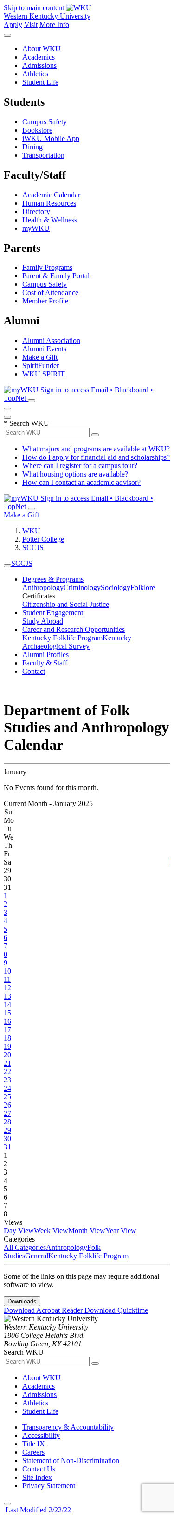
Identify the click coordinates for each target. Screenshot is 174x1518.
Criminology (82, 587)
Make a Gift (40, 357)
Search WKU (26, 423)
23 (7, 1080)
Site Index (37, 1477)
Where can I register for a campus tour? (79, 466)
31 (7, 1147)
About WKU (41, 49)
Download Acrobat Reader (44, 1310)
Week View (51, 1231)
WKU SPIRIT (43, 374)
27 (7, 1113)
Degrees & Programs (53, 579)
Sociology (115, 587)
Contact (33, 671)
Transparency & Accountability (68, 1427)
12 (7, 988)
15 (7, 1013)
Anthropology (43, 587)
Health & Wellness (49, 220)
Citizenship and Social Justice (65, 604)
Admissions (39, 65)
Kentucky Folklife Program (62, 638)
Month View (86, 1231)
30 (7, 1138)
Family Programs (47, 267)
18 (7, 1038)
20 (7, 1055)
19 (7, 1046)
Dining (32, 147)
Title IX (33, 1444)
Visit (31, 24)
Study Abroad (42, 621)
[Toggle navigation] (7, 565)
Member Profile (45, 301)
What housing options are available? (75, 474)
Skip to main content (34, 8)
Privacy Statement (48, 1486)
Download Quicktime (116, 1310)
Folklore (142, 587)
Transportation (43, 155)
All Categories (25, 1247)
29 (7, 1130)
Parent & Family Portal (56, 276)
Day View (19, 1231)
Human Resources (49, 203)
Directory (36, 211)
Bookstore (37, 130)
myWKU (36, 228)
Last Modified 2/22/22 (37, 1510)
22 (7, 1071)
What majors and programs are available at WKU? (96, 449)
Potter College (43, 539)
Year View (120, 1231)
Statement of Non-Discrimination (70, 1460)
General (36, 1256)
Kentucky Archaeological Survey (76, 642)
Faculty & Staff (44, 663)
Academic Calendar (51, 195)
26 (7, 1105)
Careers (33, 1452)
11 (7, 979)
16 (7, 1021)
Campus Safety (44, 122)
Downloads (22, 1301)
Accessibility (41, 1435)
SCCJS (33, 547)
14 (7, 1004)
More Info (54, 24)
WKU (31, 531)
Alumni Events (44, 349)
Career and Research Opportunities (73, 629)
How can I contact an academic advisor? (81, 482)
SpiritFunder (40, 365)
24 (7, 1088)
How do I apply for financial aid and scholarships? (96, 457)
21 (7, 1063)
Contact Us (38, 1469)
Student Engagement (52, 613)
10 (7, 971)
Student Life (40, 82)
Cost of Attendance (50, 292)
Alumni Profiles (45, 654)
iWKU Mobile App (50, 138)
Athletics (35, 74)
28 (7, 1122)
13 (7, 996)
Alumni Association (51, 340)
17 (7, 1030)
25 (7, 1097)
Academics (38, 57)
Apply (13, 24)
